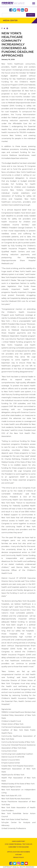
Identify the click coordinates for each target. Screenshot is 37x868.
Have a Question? (18, 841)
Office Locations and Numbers (18, 852)
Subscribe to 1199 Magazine (18, 847)
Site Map (18, 854)
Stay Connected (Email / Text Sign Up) (18, 844)
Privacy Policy (18, 857)
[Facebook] (1, 28)
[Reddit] (7, 28)
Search (30, 15)
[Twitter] (4, 28)
